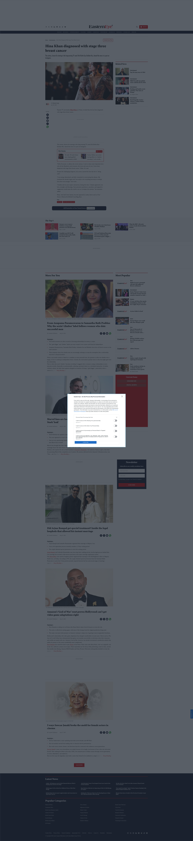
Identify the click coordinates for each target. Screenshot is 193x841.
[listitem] (96, 417)
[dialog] (96, 420)
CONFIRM (85, 442)
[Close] (122, 396)
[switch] (115, 421)
